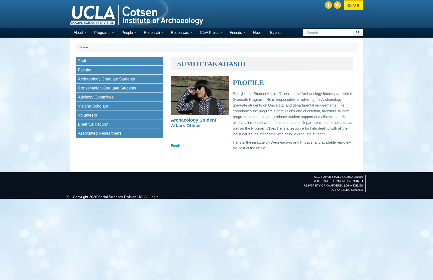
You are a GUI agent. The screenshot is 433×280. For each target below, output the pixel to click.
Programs (103, 32)
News (258, 32)
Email (175, 146)
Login (154, 197)
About (79, 32)
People (128, 32)
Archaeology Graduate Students (106, 79)
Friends (236, 32)
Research (152, 32)
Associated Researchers (100, 133)
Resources (180, 32)
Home (83, 47)
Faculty (84, 70)
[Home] (136, 14)
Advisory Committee (96, 97)
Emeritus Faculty (93, 124)
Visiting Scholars (93, 106)
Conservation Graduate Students (107, 88)
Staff (82, 61)
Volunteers (87, 115)
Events (276, 32)
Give (353, 5)
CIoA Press (210, 32)
